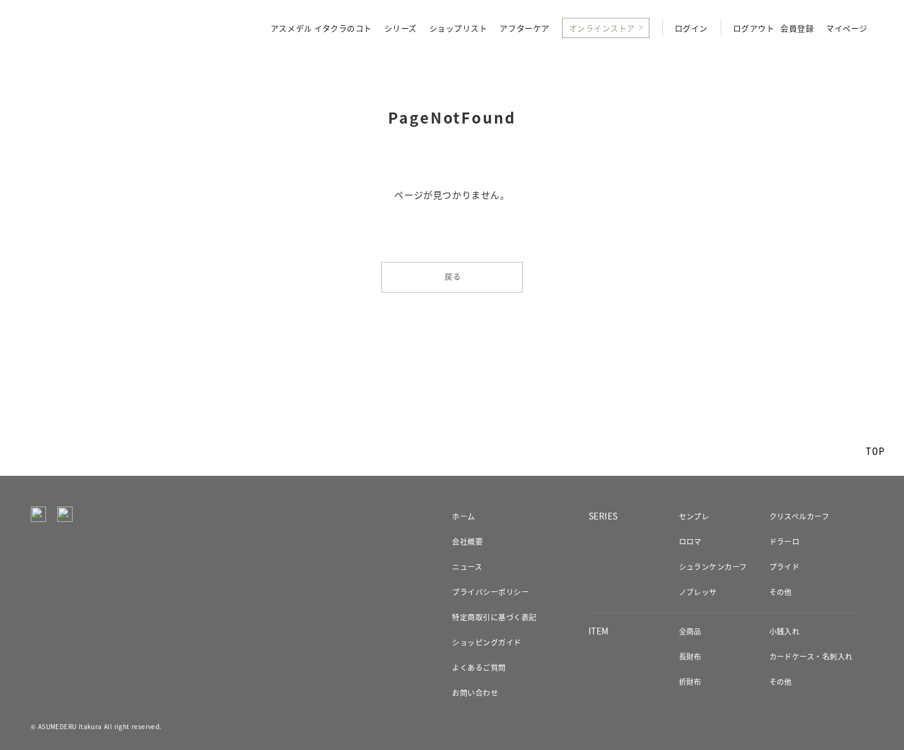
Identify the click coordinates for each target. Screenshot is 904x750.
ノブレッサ (698, 592)
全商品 (690, 631)
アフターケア (524, 29)
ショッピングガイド (486, 642)
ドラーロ (784, 541)
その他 (780, 592)
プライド (784, 566)
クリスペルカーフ (799, 516)
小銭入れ (784, 631)
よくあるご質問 (479, 667)
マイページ (847, 29)
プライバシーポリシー (490, 592)
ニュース (467, 566)
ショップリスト (458, 29)
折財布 (690, 681)
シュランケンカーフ (713, 566)
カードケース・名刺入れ (811, 656)
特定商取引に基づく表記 (494, 617)
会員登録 (797, 29)
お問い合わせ (475, 692)
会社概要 (467, 541)
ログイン (691, 29)
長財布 (690, 656)
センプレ (694, 516)
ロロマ (690, 541)
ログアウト (754, 29)
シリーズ (400, 29)
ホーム (463, 516)
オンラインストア (602, 28)
